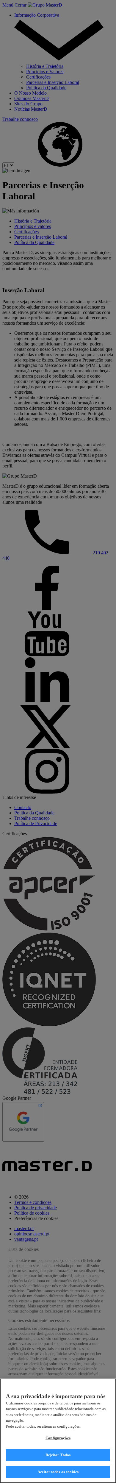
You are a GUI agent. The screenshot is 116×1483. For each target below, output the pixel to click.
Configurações (58, 1438)
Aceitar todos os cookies (58, 1472)
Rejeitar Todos (58, 1455)
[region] (58, 1431)
